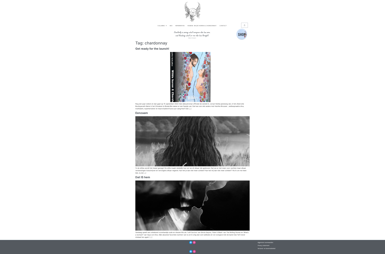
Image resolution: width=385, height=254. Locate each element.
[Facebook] (190, 242)
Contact (223, 26)
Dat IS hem (142, 177)
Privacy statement (263, 245)
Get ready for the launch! (152, 48)
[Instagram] (194, 242)
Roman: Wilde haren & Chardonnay (202, 26)
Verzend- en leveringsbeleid (266, 248)
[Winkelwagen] (244, 25)
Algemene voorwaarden (265, 242)
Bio (171, 26)
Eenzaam (141, 113)
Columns (161, 26)
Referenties (180, 26)
